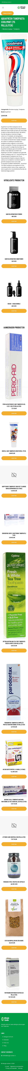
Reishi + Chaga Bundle (14, 304)
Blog (5, 1045)
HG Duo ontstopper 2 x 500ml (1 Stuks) (14, 769)
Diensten (6, 1040)
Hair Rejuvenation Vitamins (14, 214)
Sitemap (20, 1068)
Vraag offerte (7, 13)
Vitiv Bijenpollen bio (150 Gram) (14, 940)
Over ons (6, 1042)
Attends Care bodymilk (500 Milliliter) (14, 837)
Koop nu (14, 120)
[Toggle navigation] (3, 7)
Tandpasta (16, 29)
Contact (7, 1066)
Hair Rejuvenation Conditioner (14, 259)
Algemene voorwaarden (16, 1066)
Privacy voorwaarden (11, 1068)
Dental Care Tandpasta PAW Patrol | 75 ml (14, 451)
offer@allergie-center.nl (6, 2)
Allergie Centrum (8, 1037)
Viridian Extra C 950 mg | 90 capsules (14, 882)
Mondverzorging (7, 29)
